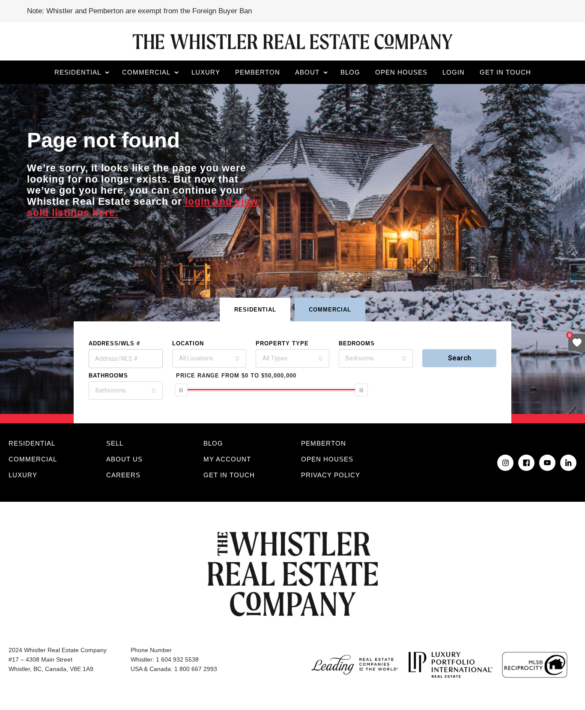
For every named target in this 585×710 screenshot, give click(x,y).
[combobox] (209, 358)
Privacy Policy (330, 475)
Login (453, 72)
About (307, 72)
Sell (114, 443)
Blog (350, 72)
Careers (123, 475)
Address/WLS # (114, 343)
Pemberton (257, 72)
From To (236, 375)
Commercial (146, 72)
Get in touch (505, 72)
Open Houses (401, 72)
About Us (124, 459)
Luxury (205, 72)
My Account (227, 459)
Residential (77, 72)
